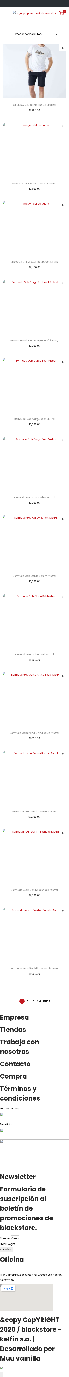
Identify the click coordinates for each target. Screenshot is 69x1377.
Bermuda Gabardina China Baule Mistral (34, 733)
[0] (61, 13)
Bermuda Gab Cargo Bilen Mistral (34, 497)
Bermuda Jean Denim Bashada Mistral (34, 890)
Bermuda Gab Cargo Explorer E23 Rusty (34, 340)
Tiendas (13, 1029)
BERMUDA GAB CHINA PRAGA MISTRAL (34, 105)
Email (3, 1244)
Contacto (15, 1064)
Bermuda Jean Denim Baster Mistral (34, 811)
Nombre (5, 1238)
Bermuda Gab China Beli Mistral (34, 654)
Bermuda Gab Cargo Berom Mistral (34, 576)
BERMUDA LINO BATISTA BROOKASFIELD (34, 183)
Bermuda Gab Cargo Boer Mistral (34, 419)
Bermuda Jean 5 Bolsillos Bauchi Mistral (34, 968)
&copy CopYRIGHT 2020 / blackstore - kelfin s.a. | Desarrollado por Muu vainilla (31, 1339)
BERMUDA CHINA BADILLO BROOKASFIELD (34, 262)
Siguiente (43, 1001)
